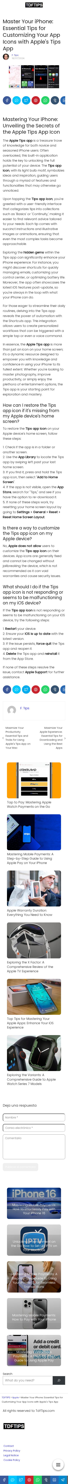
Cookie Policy (11, 1460)
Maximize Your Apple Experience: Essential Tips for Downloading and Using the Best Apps (51, 738)
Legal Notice (11, 1455)
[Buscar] (59, 1380)
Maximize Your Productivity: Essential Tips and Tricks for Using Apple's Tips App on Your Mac (18, 738)
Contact (8, 1446)
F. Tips (15, 55)
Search (7, 1374)
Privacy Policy (11, 1450)
